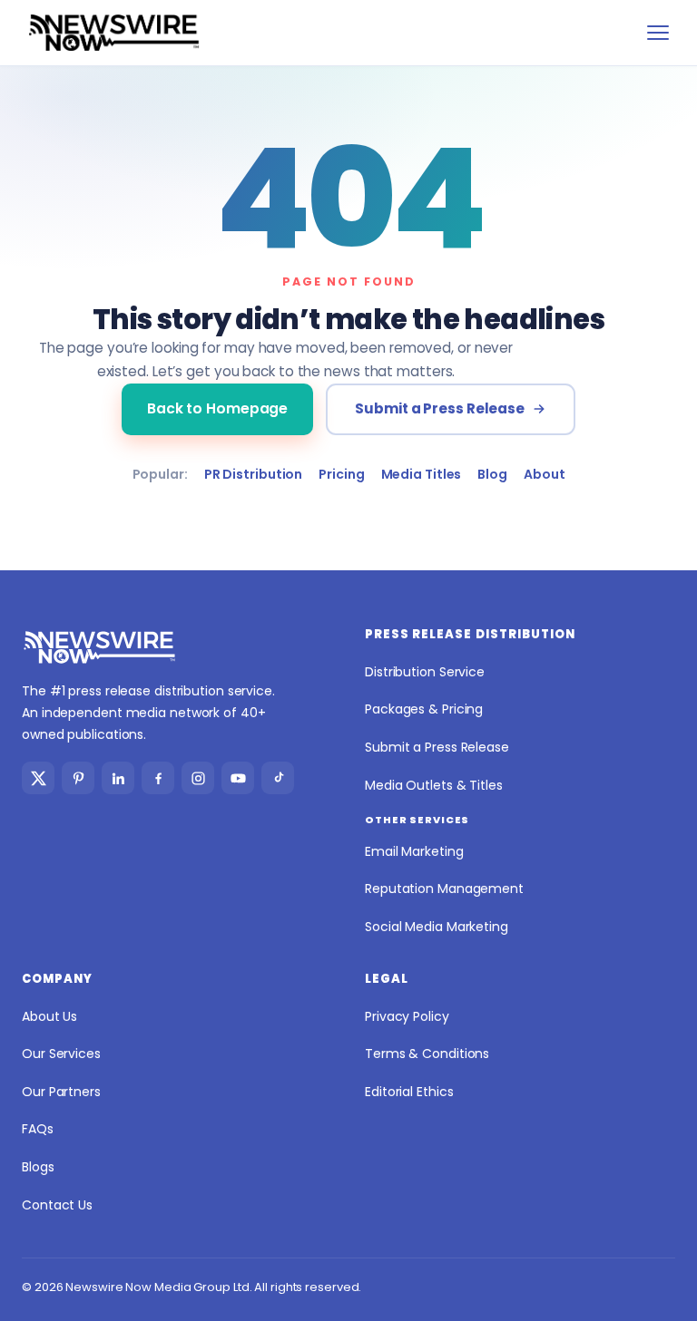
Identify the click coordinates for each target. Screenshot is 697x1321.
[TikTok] (277, 778)
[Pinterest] (78, 778)
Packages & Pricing (424, 709)
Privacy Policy (407, 1016)
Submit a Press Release (440, 408)
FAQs (38, 1129)
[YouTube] (237, 778)
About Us (49, 1016)
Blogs (38, 1167)
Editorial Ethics (409, 1092)
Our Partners (61, 1092)
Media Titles (421, 474)
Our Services (61, 1053)
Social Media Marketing (436, 927)
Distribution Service (425, 672)
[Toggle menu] (658, 32)
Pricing (341, 474)
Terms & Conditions (427, 1053)
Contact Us (57, 1205)
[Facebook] (158, 778)
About (544, 474)
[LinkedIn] (118, 778)
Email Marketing (414, 851)
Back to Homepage (217, 408)
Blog (492, 474)
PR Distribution (253, 474)
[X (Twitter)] (38, 778)
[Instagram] (198, 778)
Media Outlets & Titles (434, 785)
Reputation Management (444, 888)
